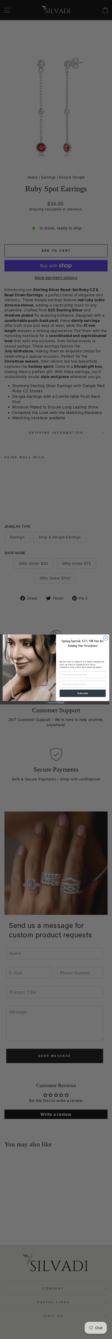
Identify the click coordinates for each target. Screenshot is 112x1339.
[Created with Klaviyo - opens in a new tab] (56, 702)
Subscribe (82, 693)
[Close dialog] (105, 638)
